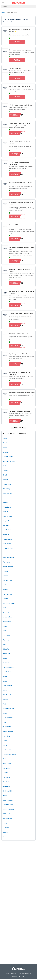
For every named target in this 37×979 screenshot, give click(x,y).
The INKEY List (7, 580)
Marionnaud (6, 653)
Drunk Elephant (7, 685)
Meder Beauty (7, 736)
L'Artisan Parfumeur (8, 667)
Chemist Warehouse (8, 809)
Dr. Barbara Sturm (8, 548)
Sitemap (21, 976)
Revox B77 (6, 479)
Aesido (5, 713)
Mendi (4, 722)
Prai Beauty (6, 562)
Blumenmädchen (8, 717)
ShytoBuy (6, 452)
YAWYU (5, 745)
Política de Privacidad (25, 974)
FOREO (5, 823)
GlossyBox (6, 534)
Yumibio (5, 447)
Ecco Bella (6, 827)
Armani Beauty (7, 507)
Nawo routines (7, 543)
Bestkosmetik (7, 750)
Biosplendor (6, 521)
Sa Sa (4, 759)
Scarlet (5, 690)
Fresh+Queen (7, 763)
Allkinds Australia (8, 566)
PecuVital (6, 782)
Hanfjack (5, 740)
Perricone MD (7, 484)
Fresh (4, 644)
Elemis (5, 438)
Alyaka (5, 658)
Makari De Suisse (8, 731)
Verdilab (5, 466)
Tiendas (7, 974)
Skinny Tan (6, 649)
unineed (5, 832)
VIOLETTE (6, 612)
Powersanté (6, 635)
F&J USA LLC (7, 777)
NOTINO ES (6, 525)
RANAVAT (6, 598)
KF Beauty (6, 589)
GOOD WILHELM (7, 791)
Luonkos (5, 553)
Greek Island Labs (8, 800)
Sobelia (5, 630)
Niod (4, 585)
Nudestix (5, 576)
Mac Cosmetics (7, 594)
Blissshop (5, 699)
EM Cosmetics (7, 814)
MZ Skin (5, 795)
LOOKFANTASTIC (8, 805)
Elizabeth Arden (7, 516)
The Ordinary (6, 768)
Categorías (14, 974)
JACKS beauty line (8, 708)
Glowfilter (6, 443)
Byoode (5, 475)
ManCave (5, 502)
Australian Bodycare (9, 461)
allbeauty (5, 676)
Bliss (4, 837)
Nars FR (5, 511)
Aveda (4, 704)
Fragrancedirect (7, 539)
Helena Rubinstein (8, 456)
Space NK (6, 663)
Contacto (14, 976)
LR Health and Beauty (9, 754)
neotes (5, 681)
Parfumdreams (7, 621)
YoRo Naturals (7, 695)
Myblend (5, 571)
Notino (5, 626)
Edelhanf (5, 772)
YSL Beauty (6, 489)
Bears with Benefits (8, 557)
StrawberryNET (7, 818)
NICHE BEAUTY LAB (9, 603)
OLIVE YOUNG (7, 727)
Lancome (5, 498)
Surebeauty (6, 786)
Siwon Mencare (7, 493)
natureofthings (7, 617)
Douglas (5, 470)
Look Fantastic (7, 530)
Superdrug (6, 640)
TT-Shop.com (7, 608)
